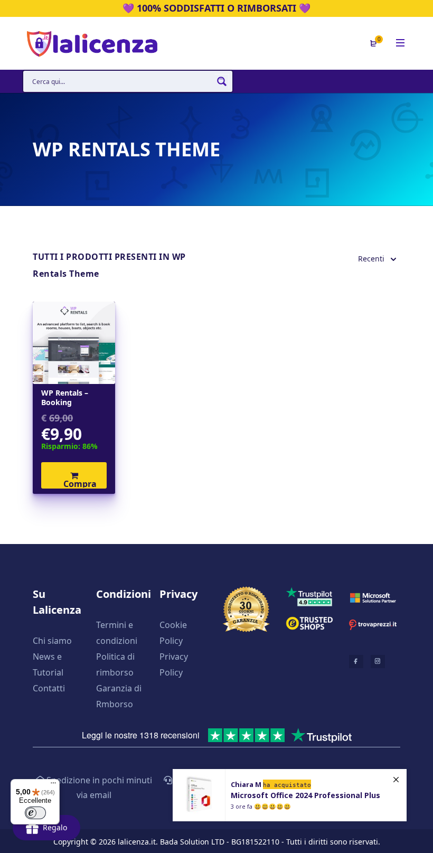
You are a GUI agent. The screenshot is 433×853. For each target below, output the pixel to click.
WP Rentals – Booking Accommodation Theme (71, 397)
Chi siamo (52, 640)
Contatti (49, 688)
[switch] (35, 813)
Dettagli (74, 343)
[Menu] (53, 785)
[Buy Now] (290, 795)
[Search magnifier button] (221, 81)
